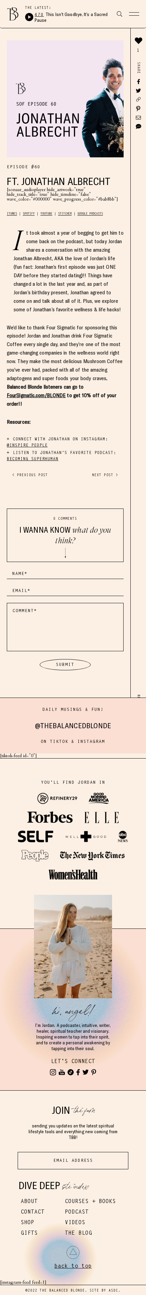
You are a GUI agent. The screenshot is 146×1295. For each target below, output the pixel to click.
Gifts (29, 1232)
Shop (27, 1222)
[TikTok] (71, 1072)
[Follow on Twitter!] (86, 1072)
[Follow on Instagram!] (53, 1072)
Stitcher (65, 214)
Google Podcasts (90, 214)
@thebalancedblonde (73, 725)
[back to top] (73, 1252)
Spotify (29, 214)
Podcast (77, 1211)
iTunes (12, 214)
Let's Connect (73, 1061)
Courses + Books (90, 1201)
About (29, 1201)
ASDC (113, 1290)
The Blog (78, 1232)
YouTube (46, 214)
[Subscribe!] (62, 1072)
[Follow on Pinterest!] (93, 1072)
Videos (75, 1222)
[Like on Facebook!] (78, 1072)
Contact (32, 1211)
